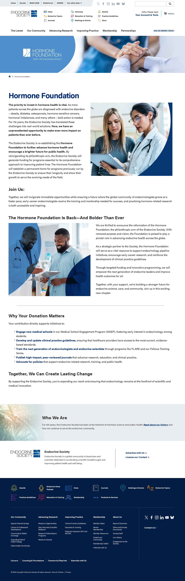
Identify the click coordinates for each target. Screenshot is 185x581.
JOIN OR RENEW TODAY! (164, 30)
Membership (110, 30)
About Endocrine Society (20, 546)
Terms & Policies (57, 572)
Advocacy (79, 11)
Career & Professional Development (19, 528)
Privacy (68, 572)
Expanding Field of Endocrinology (18, 541)
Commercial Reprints (57, 560)
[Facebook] (152, 517)
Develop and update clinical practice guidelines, (46, 340)
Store (104, 20)
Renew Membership (98, 528)
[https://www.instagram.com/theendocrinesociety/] (157, 517)
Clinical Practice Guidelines (75, 523)
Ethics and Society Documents (120, 528)
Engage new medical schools (34, 332)
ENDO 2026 (34, 3)
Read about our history (156, 424)
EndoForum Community (97, 538)
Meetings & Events (83, 20)
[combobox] (150, 3)
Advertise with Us (100, 548)
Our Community (36, 30)
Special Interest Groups (20, 523)
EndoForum (48, 3)
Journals (51, 20)
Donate (23, 3)
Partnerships (128, 30)
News (50, 11)
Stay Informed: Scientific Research (47, 528)
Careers (14, 560)
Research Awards (45, 540)
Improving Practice (88, 30)
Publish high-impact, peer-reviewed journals (44, 357)
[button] (170, 3)
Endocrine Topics (55, 16)
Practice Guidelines (110, 16)
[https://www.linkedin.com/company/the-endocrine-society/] (162, 517)
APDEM (60, 3)
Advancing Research (61, 30)
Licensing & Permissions (33, 560)
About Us (117, 516)
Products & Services (109, 497)
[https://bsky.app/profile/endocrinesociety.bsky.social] (172, 517)
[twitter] (146, 517)
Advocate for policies (29, 362)
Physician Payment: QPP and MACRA (76, 532)
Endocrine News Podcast (53, 488)
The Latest (17, 30)
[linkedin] (167, 517)
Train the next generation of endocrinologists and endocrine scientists (60, 349)
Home (13, 3)
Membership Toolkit (100, 543)
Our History (117, 537)
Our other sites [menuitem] (73, 3)
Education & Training (83, 16)
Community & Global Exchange (19, 534)
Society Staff (118, 533)
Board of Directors (120, 523)
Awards (105, 11)
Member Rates (99, 523)
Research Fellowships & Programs (47, 534)
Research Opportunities (47, 523)
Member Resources (100, 533)
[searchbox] (150, 4)
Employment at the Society (120, 542)
